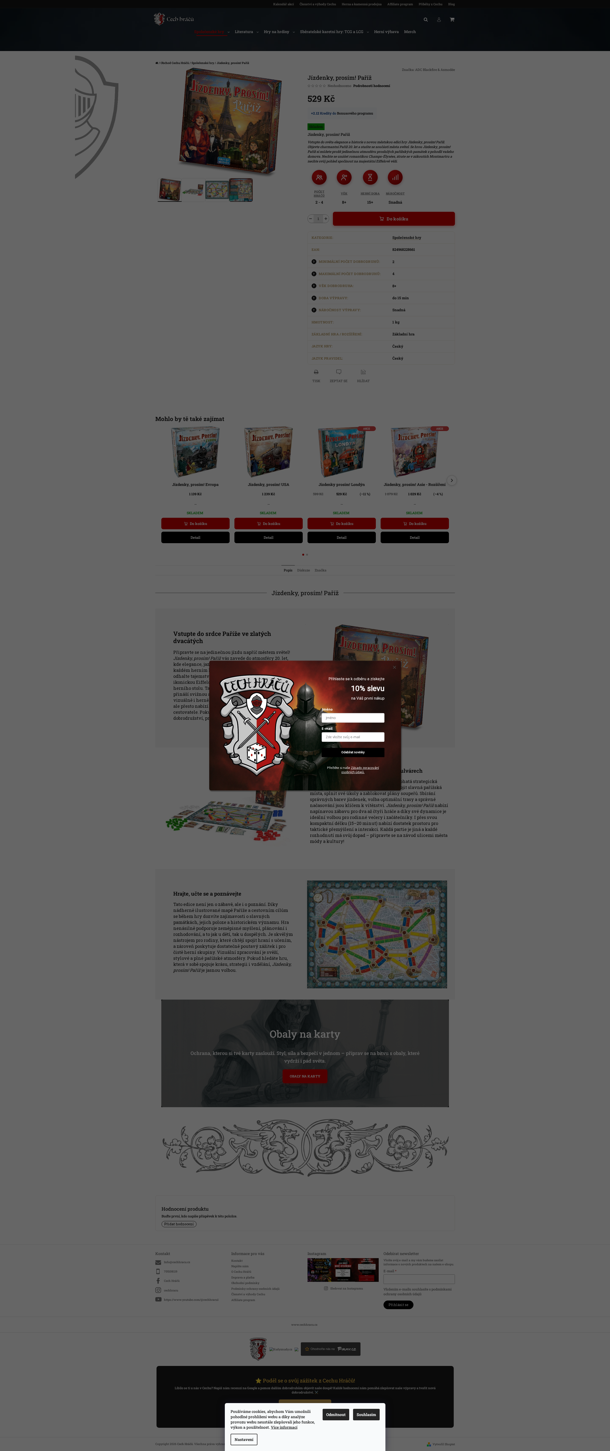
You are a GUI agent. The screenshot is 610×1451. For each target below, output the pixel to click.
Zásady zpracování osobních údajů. (360, 770)
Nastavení (244, 1439)
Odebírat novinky (353, 752)
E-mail (327, 728)
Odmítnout (336, 1414)
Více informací (284, 1427)
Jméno (327, 709)
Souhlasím (366, 1414)
